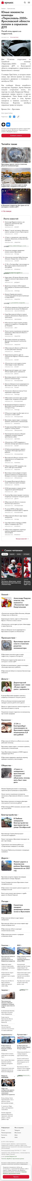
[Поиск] (25, 2)
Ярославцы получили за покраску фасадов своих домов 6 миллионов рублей (15, 341)
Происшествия (11, 8)
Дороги (4, 858)
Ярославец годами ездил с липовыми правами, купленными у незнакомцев (16, 420)
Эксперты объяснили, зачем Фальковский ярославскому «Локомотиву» (11, 582)
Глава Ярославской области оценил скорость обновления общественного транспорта (16, 315)
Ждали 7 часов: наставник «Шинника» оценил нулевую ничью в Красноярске (16, 231)
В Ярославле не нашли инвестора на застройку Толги (7, 1055)
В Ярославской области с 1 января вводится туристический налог (23, 1053)
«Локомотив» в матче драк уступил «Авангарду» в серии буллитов (15, 364)
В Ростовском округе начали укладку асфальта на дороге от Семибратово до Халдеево (16, 324)
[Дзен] (3, 124)
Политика (17, 462)
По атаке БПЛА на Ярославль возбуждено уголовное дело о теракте (16, 509)
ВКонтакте (18, 1132)
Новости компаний (4, 1076)
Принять (16, 1177)
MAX (16, 1137)
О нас (3, 1130)
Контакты (4, 1135)
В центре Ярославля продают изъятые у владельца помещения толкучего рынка (17, 495)
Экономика (18, 319)
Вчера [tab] (19, 554)
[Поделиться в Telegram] (10, 116)
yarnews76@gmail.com (11, 1156)
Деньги (16, 373)
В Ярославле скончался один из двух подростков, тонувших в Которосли (16, 398)
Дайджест (17, 282)
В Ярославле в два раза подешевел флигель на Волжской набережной (7, 1070)
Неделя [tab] (12, 554)
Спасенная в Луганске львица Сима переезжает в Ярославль (16, 391)
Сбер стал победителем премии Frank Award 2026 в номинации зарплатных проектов (8, 1091)
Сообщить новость (16, 135)
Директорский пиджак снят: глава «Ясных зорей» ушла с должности (15, 370)
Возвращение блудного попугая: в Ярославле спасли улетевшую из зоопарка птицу (15, 406)
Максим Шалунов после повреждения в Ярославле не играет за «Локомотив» (17, 384)
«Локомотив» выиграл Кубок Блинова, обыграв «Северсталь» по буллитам (16, 258)
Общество (17, 242)
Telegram (17, 1130)
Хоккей (16, 227)
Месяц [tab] (5, 554)
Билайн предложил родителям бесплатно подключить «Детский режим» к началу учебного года (7, 1116)
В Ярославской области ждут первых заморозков (16, 516)
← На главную (6, 211)
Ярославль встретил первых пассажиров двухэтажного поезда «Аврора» (13, 877)
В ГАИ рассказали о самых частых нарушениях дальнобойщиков (15, 488)
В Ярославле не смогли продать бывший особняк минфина (6, 1048)
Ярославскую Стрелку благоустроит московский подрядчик (12, 834)
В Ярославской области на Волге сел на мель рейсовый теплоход (16, 348)
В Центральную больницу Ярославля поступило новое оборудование (7, 1012)
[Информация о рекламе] (28, 247)
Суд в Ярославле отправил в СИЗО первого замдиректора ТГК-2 (15, 523)
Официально (18, 430)
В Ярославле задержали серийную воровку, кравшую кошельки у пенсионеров (15, 531)
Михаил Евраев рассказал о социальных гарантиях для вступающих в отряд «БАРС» (17, 295)
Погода (17, 254)
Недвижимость (6, 1034)
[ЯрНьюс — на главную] (7, 2)
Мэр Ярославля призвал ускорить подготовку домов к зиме (23, 982)
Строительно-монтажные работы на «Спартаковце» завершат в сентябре (12, 845)
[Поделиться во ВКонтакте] (14, 116)
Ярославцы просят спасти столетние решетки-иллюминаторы (16, 377)
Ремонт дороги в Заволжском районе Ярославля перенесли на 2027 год (22, 866)
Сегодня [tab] (26, 554)
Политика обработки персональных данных (12, 1158)
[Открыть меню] (29, 2)
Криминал (17, 269)
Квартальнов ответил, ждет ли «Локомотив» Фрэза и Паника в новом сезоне (17, 356)
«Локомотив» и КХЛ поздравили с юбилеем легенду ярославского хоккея (17, 443)
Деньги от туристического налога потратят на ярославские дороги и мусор (15, 707)
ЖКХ (18, 945)
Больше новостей (21, 539)
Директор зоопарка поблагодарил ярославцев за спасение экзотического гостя (17, 287)
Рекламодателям (6, 1132)
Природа (17, 290)
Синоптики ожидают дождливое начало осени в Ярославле (14, 251)
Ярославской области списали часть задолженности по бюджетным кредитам (16, 459)
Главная (3, 8)
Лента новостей (10, 218)
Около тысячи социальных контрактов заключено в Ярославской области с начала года (17, 332)
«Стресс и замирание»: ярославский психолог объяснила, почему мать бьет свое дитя (16, 238)
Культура (16, 484)
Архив (3, 1137)
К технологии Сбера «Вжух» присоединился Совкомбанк (7, 1107)
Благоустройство (20, 310)
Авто (16, 327)
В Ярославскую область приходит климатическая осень (11, 929)
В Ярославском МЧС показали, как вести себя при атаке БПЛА (15, 466)
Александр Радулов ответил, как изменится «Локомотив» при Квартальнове (15, 223)
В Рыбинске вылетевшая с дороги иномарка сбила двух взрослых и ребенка (15, 450)
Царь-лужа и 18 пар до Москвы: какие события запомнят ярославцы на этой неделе (16, 279)
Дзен (16, 1135)
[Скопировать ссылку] (18, 116)
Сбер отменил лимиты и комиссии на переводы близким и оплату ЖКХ (24, 959)
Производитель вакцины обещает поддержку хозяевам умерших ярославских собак (15, 435)
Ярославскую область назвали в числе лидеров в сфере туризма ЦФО (23, 1068)
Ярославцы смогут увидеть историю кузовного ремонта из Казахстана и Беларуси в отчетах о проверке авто (16, 474)
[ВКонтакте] (8, 124)
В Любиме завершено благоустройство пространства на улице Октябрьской (17, 308)
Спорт (16, 234)
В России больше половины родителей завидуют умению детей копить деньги (13, 701)
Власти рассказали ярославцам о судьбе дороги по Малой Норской (13, 894)
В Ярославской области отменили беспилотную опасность (15, 502)
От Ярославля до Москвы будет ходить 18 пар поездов (23, 1047)
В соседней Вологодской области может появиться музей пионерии (15, 482)
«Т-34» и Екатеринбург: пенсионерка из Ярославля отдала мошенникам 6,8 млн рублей (17, 265)
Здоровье (17, 438)
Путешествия (21, 1034)
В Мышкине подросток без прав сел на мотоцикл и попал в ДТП (17, 413)
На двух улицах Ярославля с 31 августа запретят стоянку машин (17, 427)
